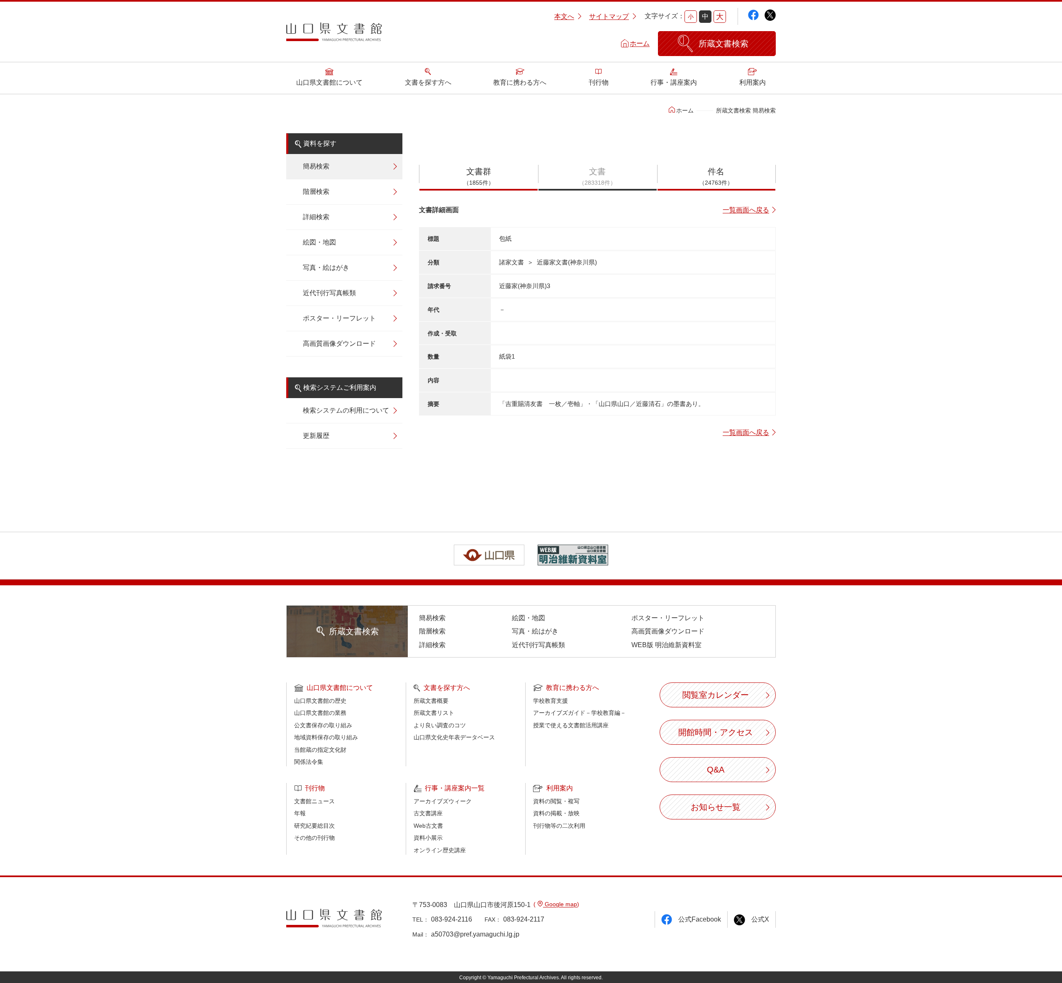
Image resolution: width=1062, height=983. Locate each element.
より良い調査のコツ (440, 725)
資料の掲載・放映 (556, 813)
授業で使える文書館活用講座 (571, 725)
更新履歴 (316, 435)
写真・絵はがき (326, 267)
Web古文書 (428, 825)
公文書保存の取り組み (323, 725)
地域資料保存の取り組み (326, 737)
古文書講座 (428, 813)
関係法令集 (308, 761)
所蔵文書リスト (434, 712)
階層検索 (316, 191)
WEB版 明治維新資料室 (666, 644)
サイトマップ (609, 16)
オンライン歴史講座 (440, 850)
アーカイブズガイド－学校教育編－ (579, 712)
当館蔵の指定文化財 (320, 749)
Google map (560, 904)
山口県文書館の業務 (320, 712)
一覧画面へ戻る (746, 209)
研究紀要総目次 (314, 825)
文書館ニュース (314, 801)
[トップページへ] (334, 34)
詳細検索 (316, 216)
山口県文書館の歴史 (320, 700)
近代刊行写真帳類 (329, 292)
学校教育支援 (550, 700)
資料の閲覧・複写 (556, 801)
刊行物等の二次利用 (559, 825)
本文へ (564, 16)
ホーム (640, 43)
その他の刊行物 (314, 837)
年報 (300, 813)
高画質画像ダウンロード (339, 343)
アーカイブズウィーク (443, 801)
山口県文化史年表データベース (454, 737)
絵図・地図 (319, 242)
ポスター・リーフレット (339, 318)
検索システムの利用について (346, 410)
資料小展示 (428, 837)
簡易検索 (316, 166)
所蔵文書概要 (431, 700)
